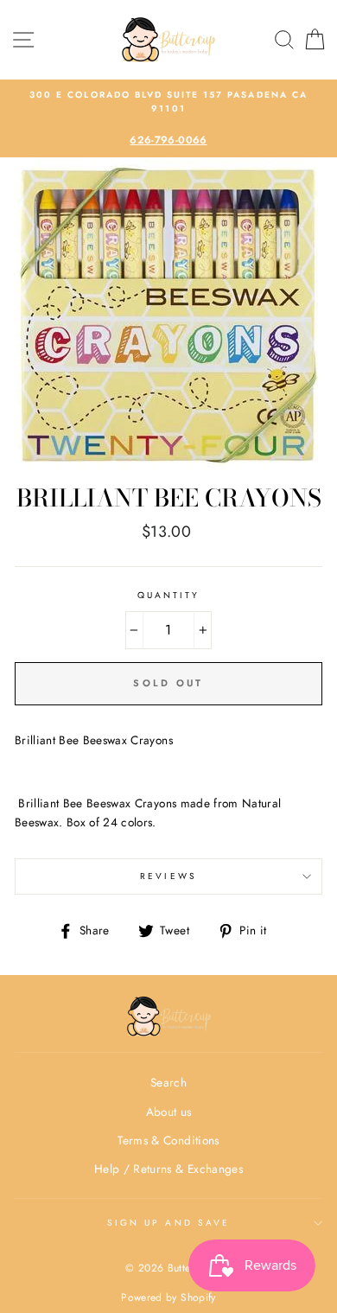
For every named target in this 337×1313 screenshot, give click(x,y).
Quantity (168, 595)
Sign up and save (168, 1222)
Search (168, 1082)
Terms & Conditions (168, 1140)
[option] (168, 119)
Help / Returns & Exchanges (168, 1168)
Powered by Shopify (168, 1297)
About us (169, 1111)
